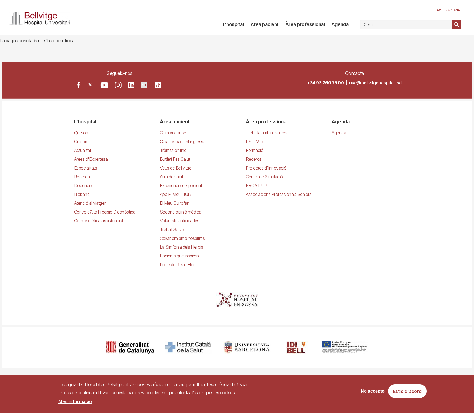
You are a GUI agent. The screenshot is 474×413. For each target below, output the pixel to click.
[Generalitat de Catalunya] (130, 347)
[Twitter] (90, 85)
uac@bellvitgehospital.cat (375, 82)
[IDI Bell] (296, 347)
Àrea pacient (264, 24)
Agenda (340, 24)
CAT (440, 10)
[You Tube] (104, 85)
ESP (448, 10)
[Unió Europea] (345, 347)
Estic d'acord (407, 391)
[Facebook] (78, 85)
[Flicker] (144, 85)
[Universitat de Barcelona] (247, 347)
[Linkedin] (131, 85)
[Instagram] (118, 85)
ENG (457, 10)
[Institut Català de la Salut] (188, 347)
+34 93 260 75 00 (325, 82)
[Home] (41, 17)
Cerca (456, 24)
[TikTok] (158, 85)
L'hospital (233, 24)
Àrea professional (305, 24)
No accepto (373, 391)
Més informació (75, 401)
